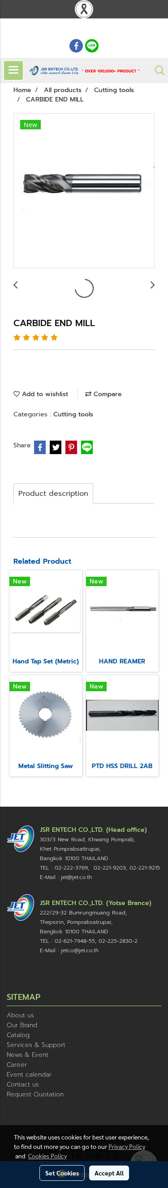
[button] (157, 70)
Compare (106, 394)
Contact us (23, 1084)
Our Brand (22, 1025)
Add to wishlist (44, 394)
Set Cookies (62, 1173)
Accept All (109, 1173)
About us (20, 1015)
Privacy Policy (126, 1146)
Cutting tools (73, 414)
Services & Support (36, 1045)
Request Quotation (35, 1094)
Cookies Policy (47, 1156)
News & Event (27, 1055)
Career (17, 1064)
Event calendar (29, 1074)
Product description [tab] (53, 493)
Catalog (18, 1035)
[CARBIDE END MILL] (84, 191)
